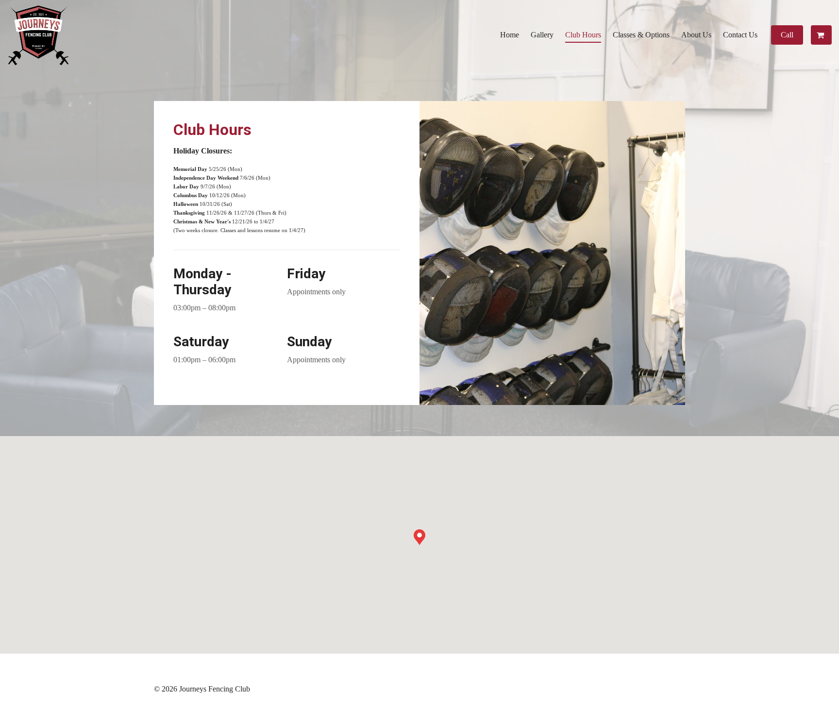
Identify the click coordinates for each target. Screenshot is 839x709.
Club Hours (583, 35)
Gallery (542, 35)
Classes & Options (641, 35)
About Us (696, 35)
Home (509, 35)
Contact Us (740, 35)
